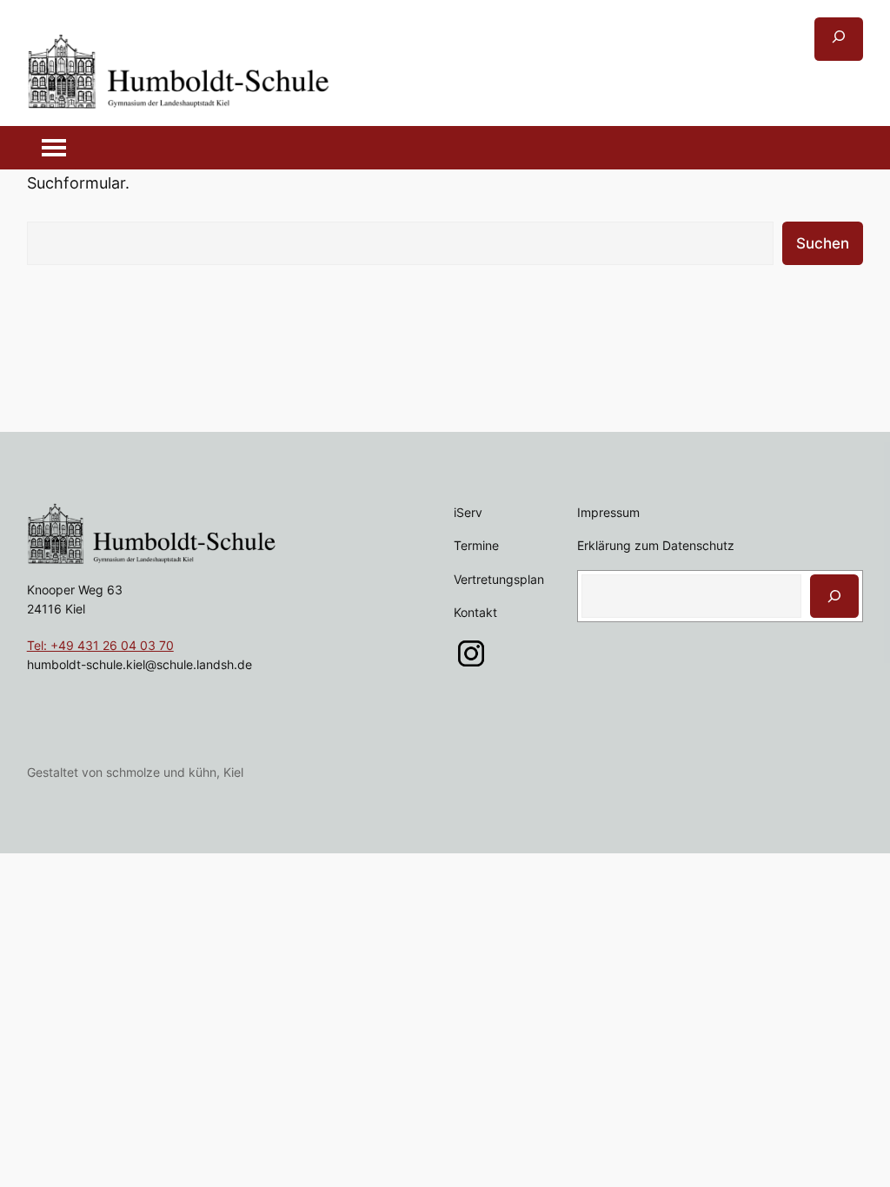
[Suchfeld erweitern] (838, 39)
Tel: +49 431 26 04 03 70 (100, 645)
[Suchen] (834, 596)
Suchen (822, 243)
